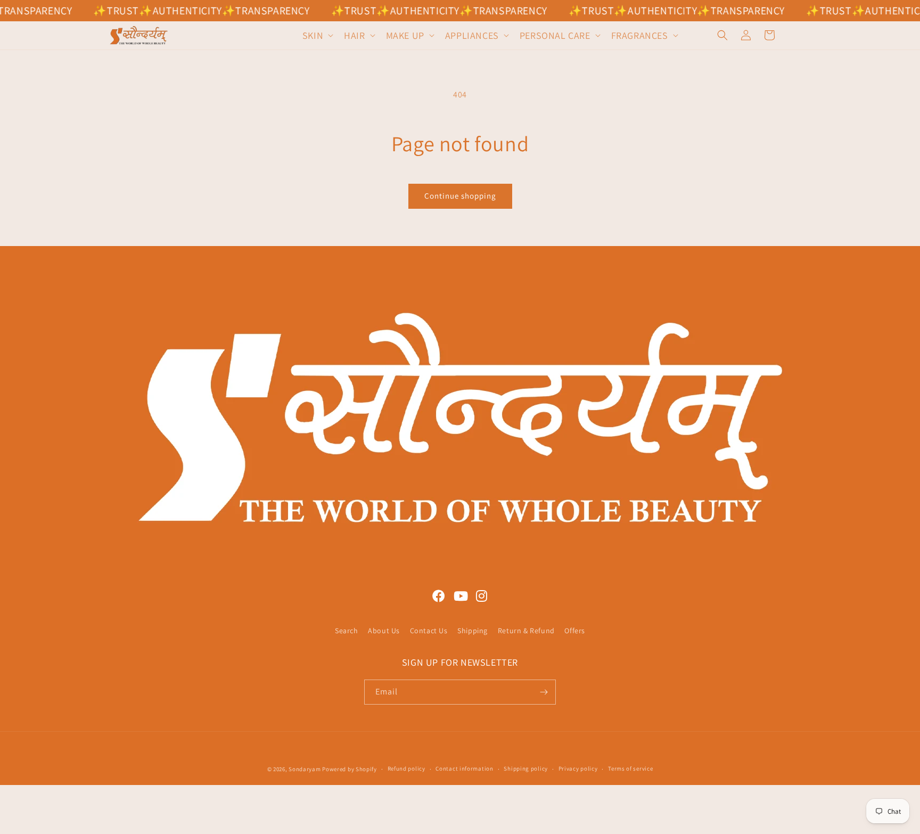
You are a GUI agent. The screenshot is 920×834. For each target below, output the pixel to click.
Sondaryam (305, 769)
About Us (384, 630)
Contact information (464, 768)
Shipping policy (526, 768)
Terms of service (630, 768)
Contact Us (429, 630)
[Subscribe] (543, 692)
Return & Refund (526, 630)
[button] (317, 35)
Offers (574, 630)
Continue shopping (460, 196)
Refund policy (406, 768)
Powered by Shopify (349, 769)
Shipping (472, 630)
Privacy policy (578, 768)
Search (346, 630)
